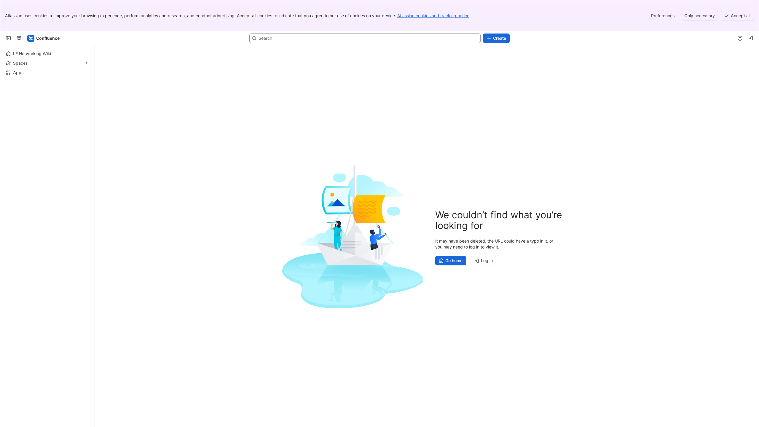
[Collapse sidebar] (8, 38)
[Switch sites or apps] (19, 38)
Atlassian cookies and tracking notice (433, 15)
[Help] (740, 38)
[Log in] (750, 38)
